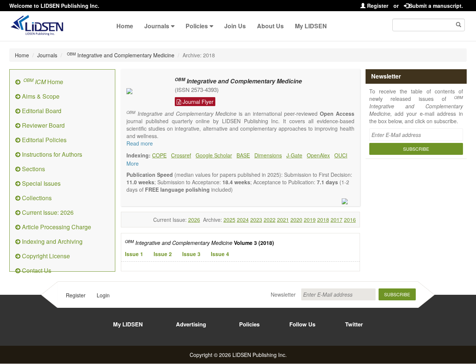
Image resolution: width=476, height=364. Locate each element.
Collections (36, 198)
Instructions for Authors (51, 154)
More (132, 163)
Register (377, 5)
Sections (32, 169)
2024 (243, 219)
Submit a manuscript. (436, 5)
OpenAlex (318, 155)
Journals (156, 26)
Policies (197, 26)
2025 (229, 219)
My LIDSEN (311, 26)
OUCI (340, 155)
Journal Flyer (197, 101)
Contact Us (35, 270)
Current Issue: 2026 (47, 212)
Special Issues (40, 183)
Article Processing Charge (55, 227)
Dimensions (268, 155)
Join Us (235, 26)
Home (124, 26)
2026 (194, 219)
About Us (270, 26)
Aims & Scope (40, 96)
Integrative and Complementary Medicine (120, 55)
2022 (270, 219)
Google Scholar (214, 155)
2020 (296, 219)
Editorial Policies (43, 139)
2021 (283, 219)
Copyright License (45, 256)
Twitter (354, 324)
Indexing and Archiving (51, 241)
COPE (159, 155)
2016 (350, 219)
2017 (336, 219)
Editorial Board (40, 110)
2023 (256, 219)
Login (103, 295)
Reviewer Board (42, 125)
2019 (310, 219)
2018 (323, 219)
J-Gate (294, 155)
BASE (243, 155)
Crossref (181, 155)
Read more (139, 143)
